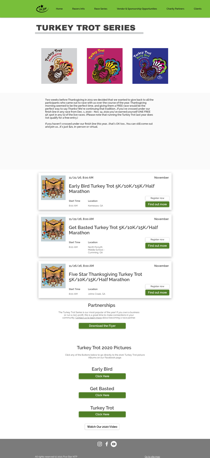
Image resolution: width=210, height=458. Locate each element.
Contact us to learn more (88, 317)
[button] (78, 9)
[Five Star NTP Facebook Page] (107, 444)
